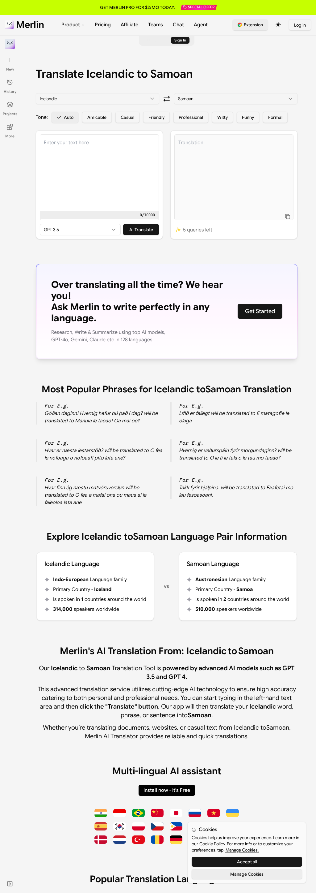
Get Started (260, 311)
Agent (201, 25)
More (10, 136)
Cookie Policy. (212, 844)
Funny (248, 117)
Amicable (96, 117)
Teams (155, 25)
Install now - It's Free (166, 790)
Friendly (156, 117)
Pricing (103, 25)
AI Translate (141, 229)
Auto (68, 117)
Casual (127, 117)
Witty (222, 117)
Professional (191, 117)
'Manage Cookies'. (242, 850)
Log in (300, 25)
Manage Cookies (247, 874)
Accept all (247, 862)
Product (70, 25)
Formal (275, 117)
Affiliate (129, 25)
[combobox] (97, 98)
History (10, 91)
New (10, 69)
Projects (10, 113)
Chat (178, 25)
